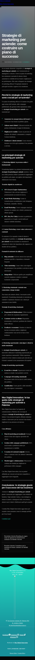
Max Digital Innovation (7, 4)
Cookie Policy (21, 653)
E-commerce (26, 62)
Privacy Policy (13, 653)
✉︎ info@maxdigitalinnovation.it (17, 625)
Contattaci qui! (6, 519)
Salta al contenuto (5, 1)
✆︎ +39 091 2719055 (17, 623)
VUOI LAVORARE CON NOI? (17, 648)
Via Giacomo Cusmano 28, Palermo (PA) (18, 620)
